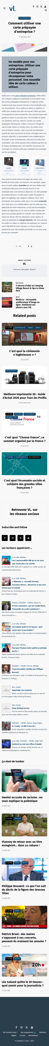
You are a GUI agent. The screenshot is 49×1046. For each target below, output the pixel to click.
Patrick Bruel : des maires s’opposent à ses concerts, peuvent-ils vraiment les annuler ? (24, 937)
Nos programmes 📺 (28, 1032)
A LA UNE (9, 327)
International (11, 417)
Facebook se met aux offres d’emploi (27, 744)
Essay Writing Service (20, 708)
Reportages (37, 723)
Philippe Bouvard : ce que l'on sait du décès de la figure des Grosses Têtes (24, 889)
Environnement (34, 457)
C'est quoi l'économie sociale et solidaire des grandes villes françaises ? (24, 484)
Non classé (16, 687)
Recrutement (33, 1035)
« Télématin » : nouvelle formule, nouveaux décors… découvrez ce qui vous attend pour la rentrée (24, 584)
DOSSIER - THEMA (26, 603)
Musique (18, 818)
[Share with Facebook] (28, 246)
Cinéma (15, 603)
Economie (18, 414)
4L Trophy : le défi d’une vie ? (24, 726)
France (38, 327)
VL (24, 263)
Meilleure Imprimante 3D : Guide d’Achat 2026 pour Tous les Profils (25, 396)
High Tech (39, 741)
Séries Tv (37, 603)
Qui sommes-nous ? (10, 1032)
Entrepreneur (24, 18)
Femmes (30, 327)
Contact (22, 1035)
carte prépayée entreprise (25, 96)
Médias (23, 557)
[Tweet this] (31, 246)
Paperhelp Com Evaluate (22, 690)
